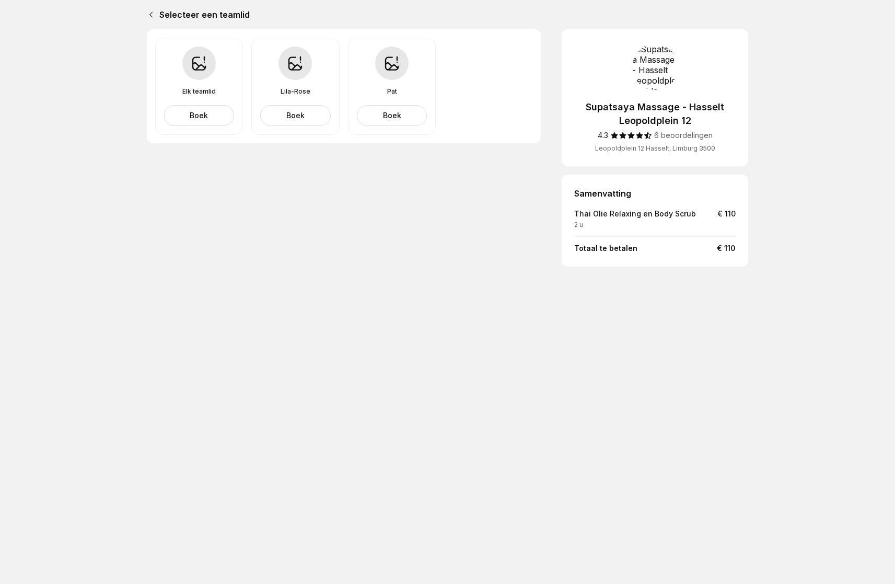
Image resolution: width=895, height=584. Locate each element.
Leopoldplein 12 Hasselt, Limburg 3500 (655, 148)
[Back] (148, 14)
